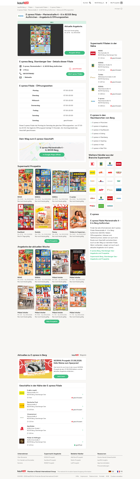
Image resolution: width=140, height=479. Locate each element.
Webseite (28, 77)
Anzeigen (117, 8)
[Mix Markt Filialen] (119, 181)
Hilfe (77, 476)
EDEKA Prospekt (49, 457)
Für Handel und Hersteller (26, 460)
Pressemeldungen (103, 466)
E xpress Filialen (55, 7)
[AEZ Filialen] (110, 172)
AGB (107, 476)
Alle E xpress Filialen (75, 74)
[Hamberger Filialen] (110, 206)
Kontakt (101, 476)
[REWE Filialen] (119, 164)
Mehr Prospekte (51, 241)
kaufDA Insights (102, 460)
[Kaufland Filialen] (92, 164)
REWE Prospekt (49, 463)
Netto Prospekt (76, 460)
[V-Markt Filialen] (92, 181)
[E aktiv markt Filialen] (92, 189)
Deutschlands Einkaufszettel (106, 457)
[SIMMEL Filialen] (101, 181)
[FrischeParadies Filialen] (110, 181)
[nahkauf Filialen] (110, 198)
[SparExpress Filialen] (92, 206)
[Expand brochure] (40, 40)
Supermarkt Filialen (41, 7)
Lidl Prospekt (75, 463)
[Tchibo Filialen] (110, 189)
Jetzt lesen (61, 376)
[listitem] (26, 185)
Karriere (20, 463)
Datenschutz (93, 476)
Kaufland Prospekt (50, 460)
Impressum (84, 476)
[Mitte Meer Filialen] (119, 189)
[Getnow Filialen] (101, 206)
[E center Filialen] (110, 164)
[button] (52, 38)
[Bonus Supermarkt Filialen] (92, 198)
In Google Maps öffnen (52, 155)
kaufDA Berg (22, 7)
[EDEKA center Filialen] (101, 198)
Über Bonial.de (22, 457)
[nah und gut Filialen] (92, 172)
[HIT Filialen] (101, 189)
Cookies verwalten (116, 476)
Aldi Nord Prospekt (77, 457)
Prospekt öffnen (74, 53)
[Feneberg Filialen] (119, 172)
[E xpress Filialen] (119, 198)
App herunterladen (103, 463)
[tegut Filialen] (101, 172)
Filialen (30, 7)
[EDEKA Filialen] (101, 164)
